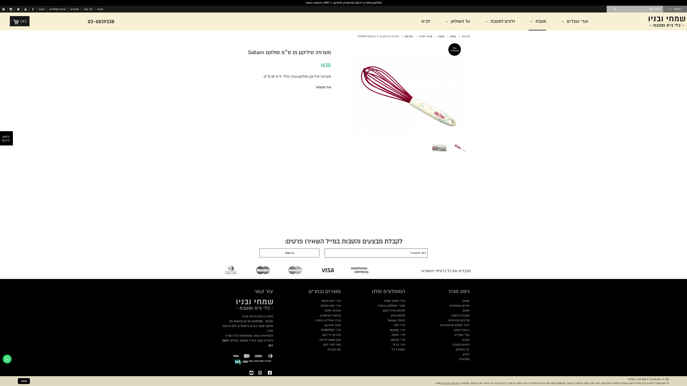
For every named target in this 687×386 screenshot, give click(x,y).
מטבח (465, 340)
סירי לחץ (399, 325)
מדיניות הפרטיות (450, 383)
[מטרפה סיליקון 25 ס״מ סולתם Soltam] (460, 148)
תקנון (42, 9)
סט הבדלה (334, 349)
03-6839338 (255, 321)
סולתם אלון (398, 315)
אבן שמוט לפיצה (330, 340)
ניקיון (466, 354)
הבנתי (24, 381)
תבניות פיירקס (331, 335)
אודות (100, 9)
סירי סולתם (398, 340)
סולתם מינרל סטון (394, 310)
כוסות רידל (398, 349)
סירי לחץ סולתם (331, 306)
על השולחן (462, 349)
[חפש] (615, 9)
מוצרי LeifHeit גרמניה (391, 306)
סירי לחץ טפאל (331, 301)
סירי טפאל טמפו (394, 301)
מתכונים (74, 9)
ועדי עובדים (462, 335)
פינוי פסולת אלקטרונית (454, 325)
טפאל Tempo (396, 320)
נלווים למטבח (460, 345)
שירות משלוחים (57, 9)
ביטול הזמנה (461, 330)
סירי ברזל (399, 345)
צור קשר (88, 9)
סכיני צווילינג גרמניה (328, 320)
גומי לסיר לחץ (332, 345)
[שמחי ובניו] (644, 21)
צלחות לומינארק (330, 315)
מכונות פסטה (332, 310)
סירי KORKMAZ (331, 330)
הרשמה (289, 253)
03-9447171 (236, 321)
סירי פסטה (398, 335)
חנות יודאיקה (332, 325)
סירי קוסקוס (397, 330)
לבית (425, 21)
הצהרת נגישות (460, 315)
